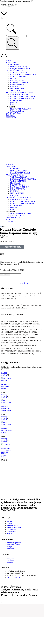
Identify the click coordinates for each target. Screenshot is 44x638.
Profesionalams (18, 66)
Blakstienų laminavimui (22, 97)
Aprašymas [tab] (24, 283)
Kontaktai (11, 117)
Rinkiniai (14, 87)
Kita (12, 105)
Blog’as (10, 115)
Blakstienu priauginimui (22, 99)
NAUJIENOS (11, 62)
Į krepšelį (5, 275)
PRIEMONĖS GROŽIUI (15, 70)
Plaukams (15, 78)
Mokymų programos (20, 109)
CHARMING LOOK (13, 64)
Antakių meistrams (20, 95)
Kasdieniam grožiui (20, 68)
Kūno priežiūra (18, 85)
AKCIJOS (9, 60)
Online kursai (17, 111)
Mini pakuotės (17, 89)
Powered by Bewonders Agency (19, 594)
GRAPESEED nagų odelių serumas (5, 386)
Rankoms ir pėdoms (20, 82)
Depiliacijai (16, 101)
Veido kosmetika (18, 72)
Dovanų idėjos (17, 80)
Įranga (13, 103)
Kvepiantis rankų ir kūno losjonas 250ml (6, 408)
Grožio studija (13, 113)
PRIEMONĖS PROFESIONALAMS (19, 93)
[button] (12, 247)
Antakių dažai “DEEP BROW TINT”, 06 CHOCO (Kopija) (6, 452)
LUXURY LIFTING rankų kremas (6, 430)
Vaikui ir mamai (18, 76)
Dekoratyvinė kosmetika (23, 74)
